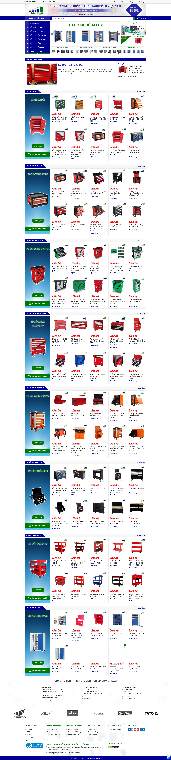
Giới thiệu (116, 2)
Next (119, 33)
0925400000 (34, 1)
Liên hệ (123, 2)
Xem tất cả (141, 91)
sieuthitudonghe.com (49, 700)
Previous (52, 33)
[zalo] (168, 757)
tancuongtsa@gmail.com (50, 697)
